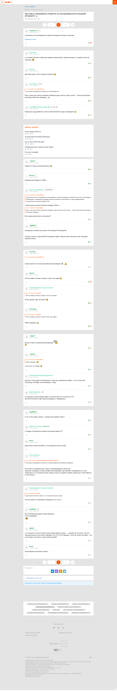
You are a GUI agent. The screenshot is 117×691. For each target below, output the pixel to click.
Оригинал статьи (30, 39)
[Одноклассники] (60, 571)
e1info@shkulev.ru (66, 673)
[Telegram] (64, 571)
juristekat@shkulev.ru (76, 673)
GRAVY (31, 528)
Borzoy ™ (32, 175)
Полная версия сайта (32, 633)
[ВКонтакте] (52, 571)
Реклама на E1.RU (65, 633)
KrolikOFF (32, 509)
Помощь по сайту (31, 635)
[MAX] (56, 571)
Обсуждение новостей (37, 9)
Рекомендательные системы (32, 676)
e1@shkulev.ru (45, 672)
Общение (27, 9)
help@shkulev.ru (37, 675)
